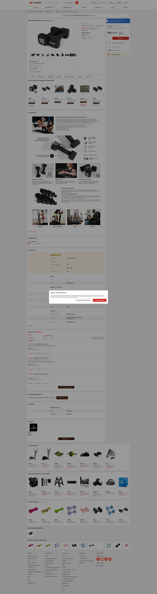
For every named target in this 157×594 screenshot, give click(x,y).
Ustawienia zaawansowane (83, 300)
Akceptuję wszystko (100, 300)
